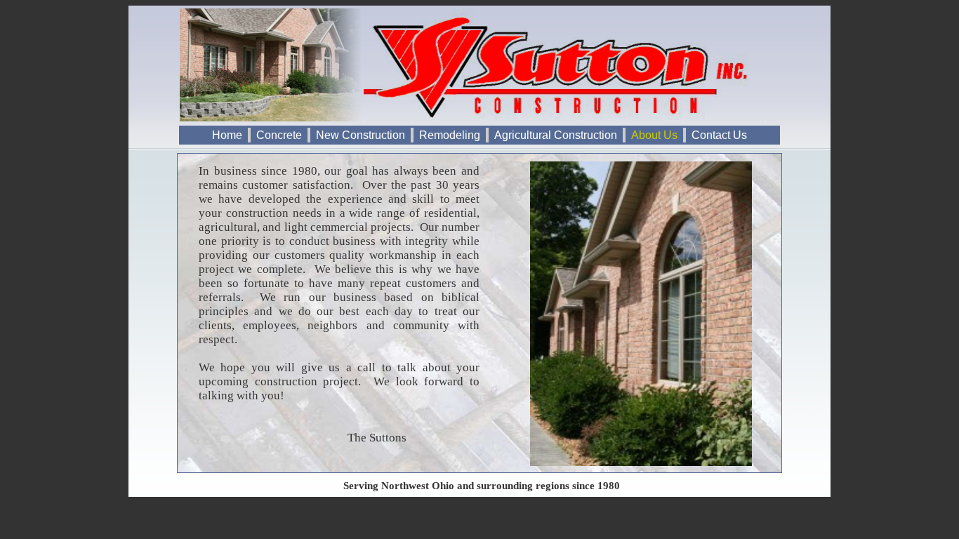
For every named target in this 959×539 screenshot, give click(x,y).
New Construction (360, 135)
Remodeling (449, 135)
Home (227, 135)
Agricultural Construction (555, 135)
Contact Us (719, 135)
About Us (654, 135)
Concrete (279, 135)
